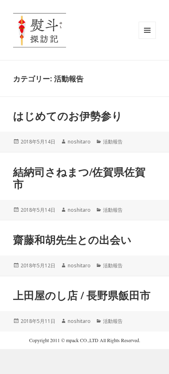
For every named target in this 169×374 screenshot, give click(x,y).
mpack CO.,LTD (82, 340)
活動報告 (113, 141)
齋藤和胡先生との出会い (72, 239)
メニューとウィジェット (147, 38)
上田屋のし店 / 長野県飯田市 (82, 295)
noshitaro (79, 141)
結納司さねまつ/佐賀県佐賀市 (79, 178)
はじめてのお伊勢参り (68, 115)
